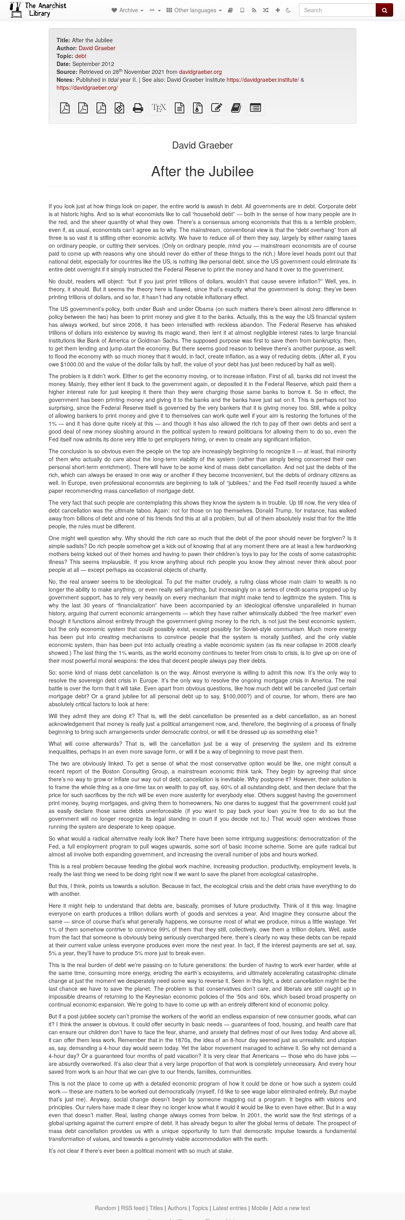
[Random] (266, 10)
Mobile (260, 1208)
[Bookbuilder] (230, 10)
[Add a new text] (278, 10)
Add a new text (291, 1208)
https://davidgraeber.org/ (87, 87)
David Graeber (97, 48)
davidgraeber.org (200, 71)
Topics (200, 1208)
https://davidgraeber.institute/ (263, 79)
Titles (156, 1208)
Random (105, 1208)
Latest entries (230, 1208)
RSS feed (133, 1208)
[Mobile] (242, 10)
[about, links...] (154, 10)
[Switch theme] (288, 10)
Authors (177, 1208)
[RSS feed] (254, 10)
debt (80, 56)
